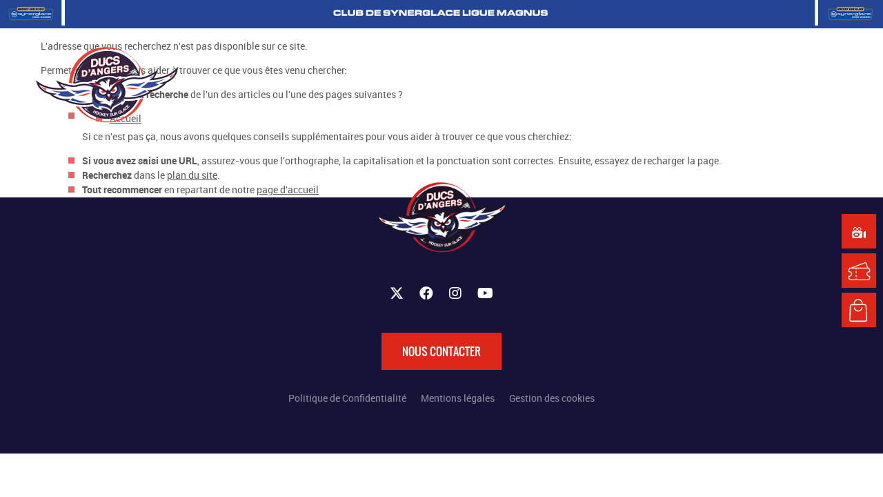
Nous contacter (441, 351)
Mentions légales (458, 398)
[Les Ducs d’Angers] (107, 85)
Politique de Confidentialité (347, 398)
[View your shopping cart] (733, 82)
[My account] (760, 82)
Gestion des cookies (552, 398)
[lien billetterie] (859, 270)
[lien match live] (859, 231)
